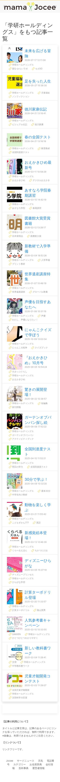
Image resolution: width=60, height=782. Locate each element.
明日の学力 (17, 466)
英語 (38, 522)
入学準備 (45, 260)
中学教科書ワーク (20, 666)
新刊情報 (16, 407)
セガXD (38, 68)
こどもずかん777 (20, 522)
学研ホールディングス (23, 64)
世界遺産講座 (18, 291)
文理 (14, 662)
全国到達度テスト (20, 152)
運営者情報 (38, 768)
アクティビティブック (23, 438)
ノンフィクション (20, 96)
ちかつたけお (41, 550)
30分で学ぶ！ (36, 479)
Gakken (16, 634)
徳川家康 (38, 124)
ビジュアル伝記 (19, 124)
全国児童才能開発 (20, 690)
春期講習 (36, 208)
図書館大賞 (35, 236)
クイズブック (41, 347)
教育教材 (45, 148)
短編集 (44, 403)
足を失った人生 (38, 81)
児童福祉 (45, 92)
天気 (40, 760)
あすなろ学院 (18, 208)
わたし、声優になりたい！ (25, 319)
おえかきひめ (18, 180)
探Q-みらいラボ (20, 68)
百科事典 (23, 768)
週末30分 (45, 491)
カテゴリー (19, 764)
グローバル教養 (40, 291)
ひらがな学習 (18, 582)
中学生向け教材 (19, 494)
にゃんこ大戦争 (19, 347)
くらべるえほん (19, 550)
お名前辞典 (36, 764)
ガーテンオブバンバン (23, 435)
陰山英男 (41, 610)
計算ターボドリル (20, 610)
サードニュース (25, 760)
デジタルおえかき (41, 180)
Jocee (9, 760)
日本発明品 (17, 236)
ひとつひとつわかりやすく (25, 638)
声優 (43, 315)
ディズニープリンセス (23, 574)
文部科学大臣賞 (19, 697)
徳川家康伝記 (36, 109)
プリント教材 (18, 263)
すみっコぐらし (19, 371)
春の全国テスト (38, 137)
